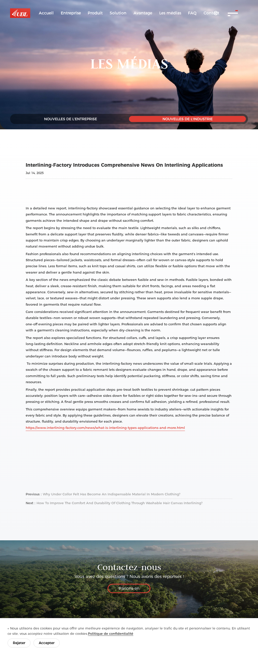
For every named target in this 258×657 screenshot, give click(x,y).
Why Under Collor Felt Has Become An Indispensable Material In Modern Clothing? (111, 494)
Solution (118, 13)
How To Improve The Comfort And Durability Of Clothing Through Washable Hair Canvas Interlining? (120, 503)
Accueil (46, 13)
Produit (95, 13)
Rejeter (19, 643)
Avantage (143, 13)
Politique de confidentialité (110, 633)
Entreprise (71, 13)
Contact (211, 13)
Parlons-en (129, 588)
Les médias (170, 13)
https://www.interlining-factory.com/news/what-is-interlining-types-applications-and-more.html (105, 428)
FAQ (192, 13)
